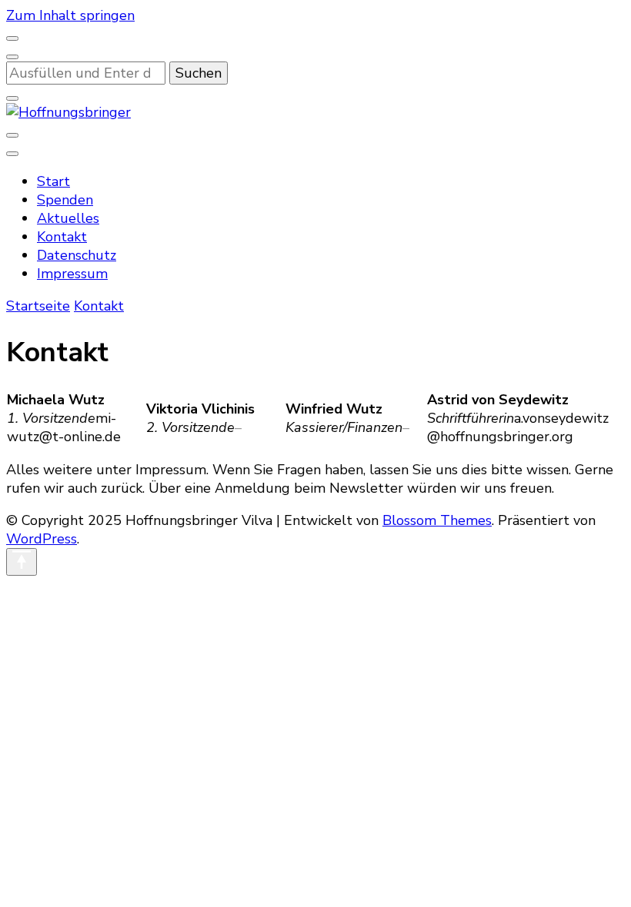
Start (53, 181)
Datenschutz (76, 255)
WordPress (41, 539)
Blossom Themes (437, 520)
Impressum (72, 273)
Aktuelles (68, 218)
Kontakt (62, 237)
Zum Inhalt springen (70, 15)
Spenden (65, 200)
